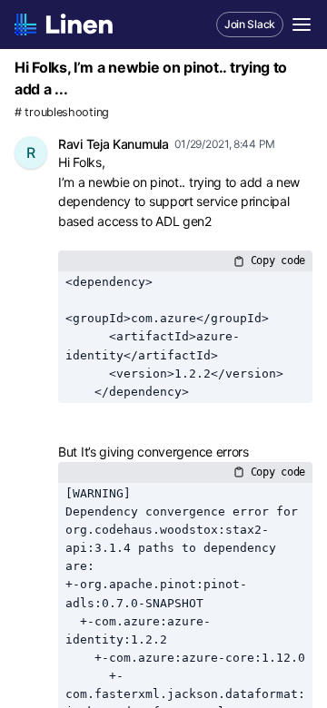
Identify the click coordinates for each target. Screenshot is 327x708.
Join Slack (249, 24)
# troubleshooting (62, 112)
